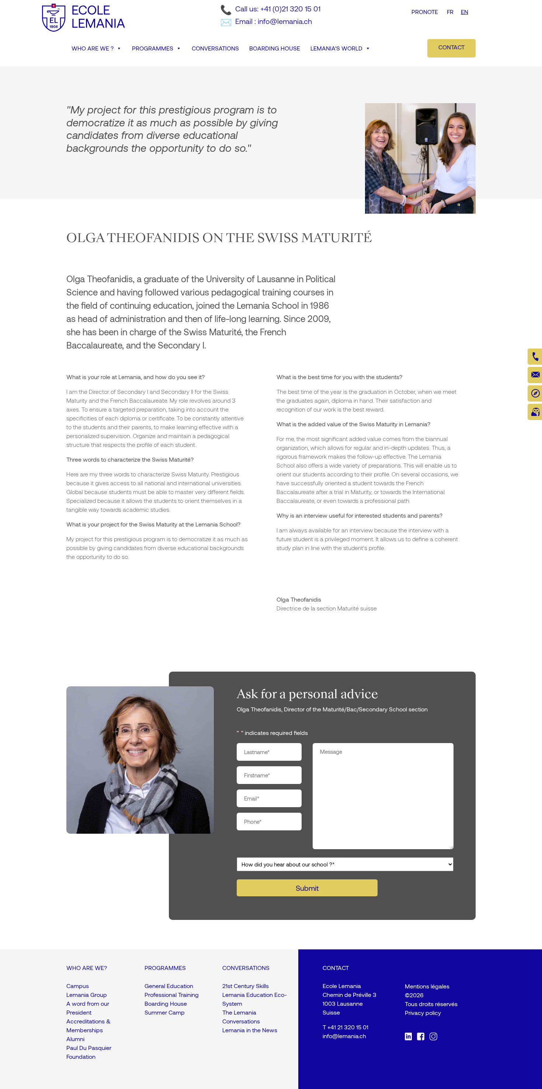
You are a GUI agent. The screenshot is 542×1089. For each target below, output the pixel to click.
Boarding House (166, 1003)
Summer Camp (165, 1012)
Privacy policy (423, 1012)
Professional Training (172, 994)
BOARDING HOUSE (274, 48)
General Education (169, 985)
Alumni (75, 1038)
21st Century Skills (245, 985)
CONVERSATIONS (215, 48)
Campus (77, 985)
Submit (307, 887)
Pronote (424, 11)
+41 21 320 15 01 (347, 1026)
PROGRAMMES (152, 48)
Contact (451, 46)
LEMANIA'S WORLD (336, 48)
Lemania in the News (249, 1029)
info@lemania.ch (344, 1035)
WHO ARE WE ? (93, 48)
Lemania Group (86, 994)
